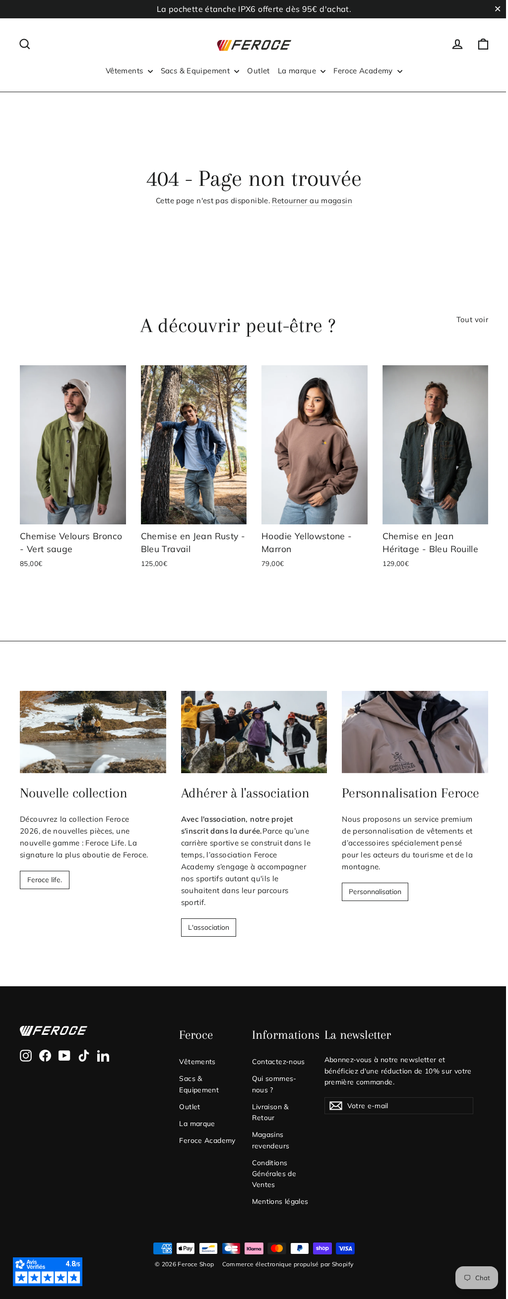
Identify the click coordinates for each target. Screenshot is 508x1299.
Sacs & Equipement (196, 70)
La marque (298, 70)
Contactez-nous (278, 1061)
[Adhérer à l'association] (254, 732)
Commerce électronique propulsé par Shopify (288, 1264)
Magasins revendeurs (271, 1139)
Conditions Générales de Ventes (274, 1173)
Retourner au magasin (312, 200)
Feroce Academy (364, 70)
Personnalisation (375, 891)
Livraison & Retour (270, 1112)
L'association (208, 927)
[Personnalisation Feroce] (415, 732)
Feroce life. (44, 879)
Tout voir (472, 319)
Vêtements (125, 70)
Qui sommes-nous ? (274, 1083)
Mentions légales (280, 1201)
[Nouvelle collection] (93, 732)
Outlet (258, 70)
